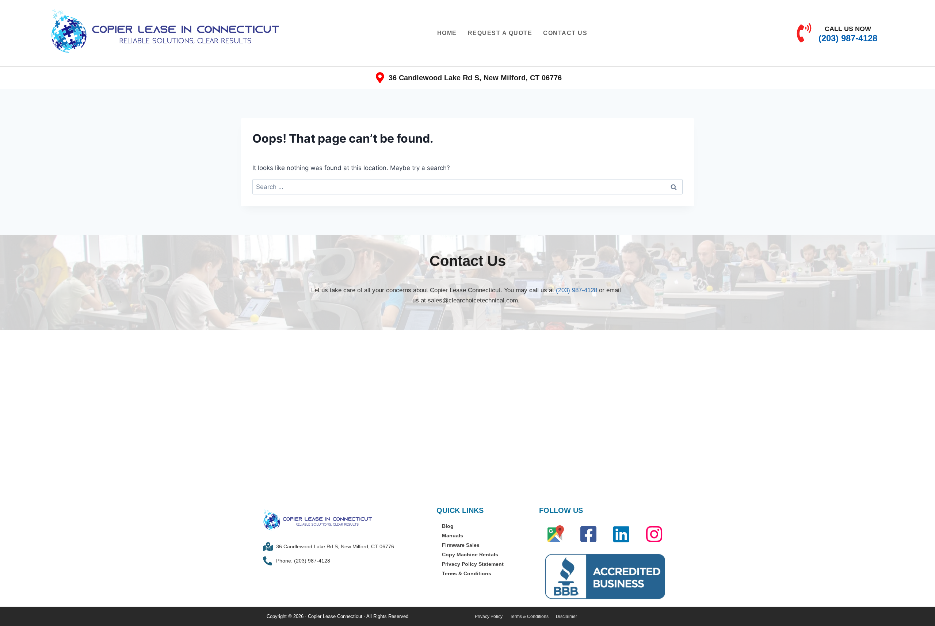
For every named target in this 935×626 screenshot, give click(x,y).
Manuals (452, 535)
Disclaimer (566, 616)
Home (447, 33)
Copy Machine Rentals (470, 554)
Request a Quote (500, 33)
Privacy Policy (489, 616)
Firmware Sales (461, 545)
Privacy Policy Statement (473, 564)
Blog (448, 526)
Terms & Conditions (466, 573)
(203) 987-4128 (576, 290)
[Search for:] (467, 186)
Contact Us (565, 33)
